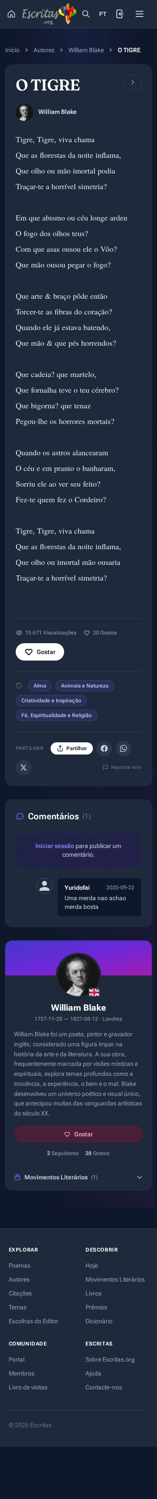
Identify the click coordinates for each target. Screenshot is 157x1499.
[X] (23, 767)
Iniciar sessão (54, 845)
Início (12, 50)
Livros (93, 1293)
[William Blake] (24, 112)
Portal (16, 1359)
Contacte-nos (103, 1387)
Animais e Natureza (85, 686)
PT (103, 13)
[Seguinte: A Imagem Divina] (132, 82)
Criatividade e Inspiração (51, 701)
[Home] (11, 14)
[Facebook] (104, 748)
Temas (18, 1307)
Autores (44, 50)
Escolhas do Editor (33, 1321)
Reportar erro (126, 767)
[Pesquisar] (86, 14)
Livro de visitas (28, 1387)
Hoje (91, 1265)
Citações (20, 1293)
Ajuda (93, 1373)
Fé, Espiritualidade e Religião (56, 715)
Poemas (20, 1265)
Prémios (96, 1307)
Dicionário (99, 1321)
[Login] (120, 14)
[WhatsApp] (123, 748)
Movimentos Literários (115, 1279)
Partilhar (76, 748)
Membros (21, 1373)
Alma (40, 686)
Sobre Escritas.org (110, 1359)
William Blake (86, 50)
